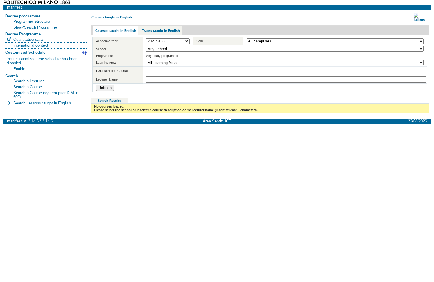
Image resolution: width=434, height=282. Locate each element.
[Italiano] (419, 19)
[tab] (116, 31)
